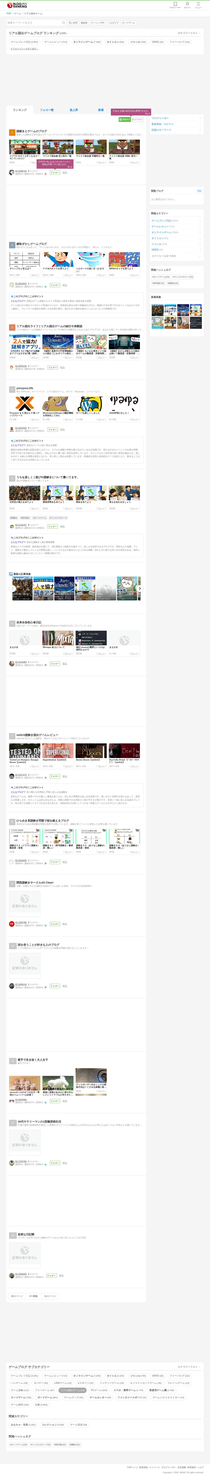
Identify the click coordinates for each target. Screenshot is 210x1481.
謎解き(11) (173, 283)
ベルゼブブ (113, 23)
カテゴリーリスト (188, 33)
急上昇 (74, 109)
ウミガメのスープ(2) (183, 277)
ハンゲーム (19, 1383)
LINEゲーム (62, 1383)
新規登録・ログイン (163, 124)
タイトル (115, 42)
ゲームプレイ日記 (24, 42)
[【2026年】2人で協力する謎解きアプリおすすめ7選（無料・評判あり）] (170, 310)
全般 (41, 1404)
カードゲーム (21, 1397)
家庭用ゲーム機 (161, 1390)
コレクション (52, 1424)
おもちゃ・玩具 (23, 1424)
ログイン (187, 7)
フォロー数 (47, 109)
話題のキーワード (161, 130)
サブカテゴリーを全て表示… (24, 49)
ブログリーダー (160, 118)
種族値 (84, 23)
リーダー (175, 7)
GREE (157, 42)
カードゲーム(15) (161, 277)
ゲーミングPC (98, 23)
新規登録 (143, 1467)
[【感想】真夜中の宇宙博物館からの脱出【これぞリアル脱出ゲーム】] (183, 310)
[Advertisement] (105, 79)
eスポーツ (85, 1383)
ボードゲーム (128, 23)
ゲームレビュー (55, 42)
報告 (65, 172)
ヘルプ (200, 1467)
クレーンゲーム (178, 1383)
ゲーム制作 (19, 1404)
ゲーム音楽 (78, 1424)
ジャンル (137, 42)
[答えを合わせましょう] (170, 323)
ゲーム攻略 (19, 1390)
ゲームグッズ (73, 1397)
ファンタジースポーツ (131, 1397)
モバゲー (40, 1383)
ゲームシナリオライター (168, 1397)
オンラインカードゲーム (145, 1383)
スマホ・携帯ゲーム (128, 1390)
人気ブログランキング (17, 5)
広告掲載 (181, 1467)
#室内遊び (25, 518)
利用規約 (191, 1467)
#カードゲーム (39, 518)
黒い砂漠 (73, 23)
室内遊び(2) (159, 283)
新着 (101, 109)
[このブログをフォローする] (55, 172)
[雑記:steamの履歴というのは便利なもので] (196, 323)
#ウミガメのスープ (58, 518)
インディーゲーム (111, 1383)
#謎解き (13, 518)
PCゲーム (99, 1390)
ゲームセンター (100, 1397)
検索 (65, 23)
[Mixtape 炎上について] (183, 323)
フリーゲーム (44, 1390)
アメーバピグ (179, 42)
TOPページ (132, 1467)
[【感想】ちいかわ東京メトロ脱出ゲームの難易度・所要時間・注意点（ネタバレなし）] (158, 323)
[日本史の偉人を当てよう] (158, 310)
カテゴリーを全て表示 (164, 256)
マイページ (154, 1467)
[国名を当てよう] (196, 310)
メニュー (198, 7)
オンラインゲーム (86, 42)
